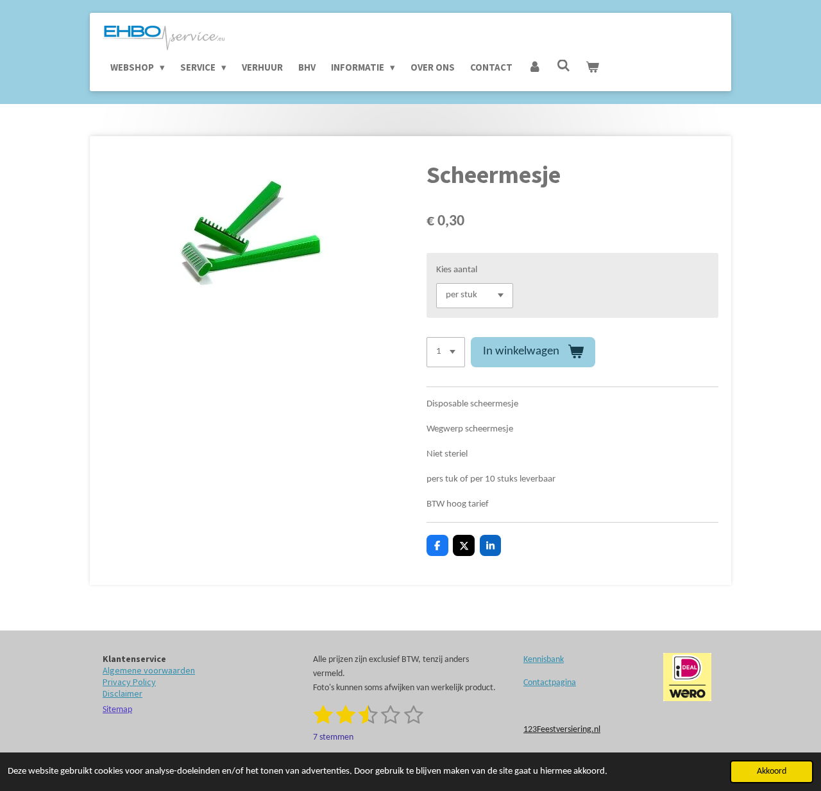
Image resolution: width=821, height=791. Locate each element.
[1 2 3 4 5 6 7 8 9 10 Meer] (446, 352)
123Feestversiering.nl (561, 729)
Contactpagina (549, 683)
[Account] (534, 67)
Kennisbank (543, 660)
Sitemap (117, 710)
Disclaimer (122, 693)
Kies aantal (456, 270)
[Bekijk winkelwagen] (592, 67)
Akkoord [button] (771, 771)
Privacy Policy (129, 682)
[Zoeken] (563, 65)
